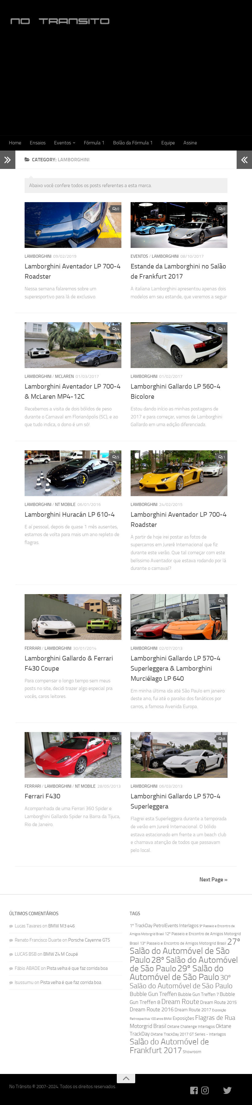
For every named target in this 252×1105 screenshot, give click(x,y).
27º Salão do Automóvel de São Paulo (185, 950)
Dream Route (180, 1002)
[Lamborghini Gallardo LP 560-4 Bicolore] (179, 345)
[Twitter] (227, 1090)
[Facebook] (194, 1090)
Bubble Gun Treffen (153, 993)
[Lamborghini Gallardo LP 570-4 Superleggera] (179, 755)
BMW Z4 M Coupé (60, 954)
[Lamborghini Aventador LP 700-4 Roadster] (73, 225)
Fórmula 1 (94, 143)
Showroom (192, 1051)
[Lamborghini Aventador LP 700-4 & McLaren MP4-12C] (73, 345)
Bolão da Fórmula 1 (133, 143)
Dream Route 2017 (193, 1010)
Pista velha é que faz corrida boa (77, 968)
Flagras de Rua (215, 1017)
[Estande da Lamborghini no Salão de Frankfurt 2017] (179, 225)
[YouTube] (216, 1090)
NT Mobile (65, 504)
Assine (190, 143)
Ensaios (37, 143)
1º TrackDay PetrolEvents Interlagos (164, 925)
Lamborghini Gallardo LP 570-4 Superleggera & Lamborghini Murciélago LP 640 (175, 668)
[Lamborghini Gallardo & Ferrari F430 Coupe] (73, 617)
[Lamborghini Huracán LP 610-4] (73, 473)
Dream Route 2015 (218, 1002)
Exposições (183, 1018)
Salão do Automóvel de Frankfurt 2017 (169, 1046)
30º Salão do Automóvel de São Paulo (181, 981)
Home (15, 143)
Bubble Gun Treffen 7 (198, 994)
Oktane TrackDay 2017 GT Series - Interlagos (188, 1034)
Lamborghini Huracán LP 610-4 (70, 515)
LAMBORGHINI (38, 256)
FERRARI (33, 648)
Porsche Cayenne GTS (89, 940)
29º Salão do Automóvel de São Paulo (176, 972)
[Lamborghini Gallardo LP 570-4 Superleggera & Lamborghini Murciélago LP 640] (179, 617)
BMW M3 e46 (61, 926)
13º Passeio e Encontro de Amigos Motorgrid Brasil (183, 943)
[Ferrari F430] (73, 755)
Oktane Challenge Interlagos (191, 1026)
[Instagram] (205, 1090)
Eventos (62, 143)
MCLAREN (64, 376)
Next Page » (213, 879)
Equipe (168, 143)
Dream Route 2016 (152, 1009)
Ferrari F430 (42, 796)
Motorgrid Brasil (148, 1026)
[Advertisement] (126, 85)
